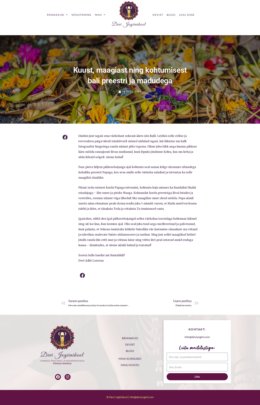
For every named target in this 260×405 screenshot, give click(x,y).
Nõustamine (81, 14)
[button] (65, 137)
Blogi (171, 14)
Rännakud (55, 14)
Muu (98, 14)
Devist (158, 14)
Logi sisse (187, 14)
